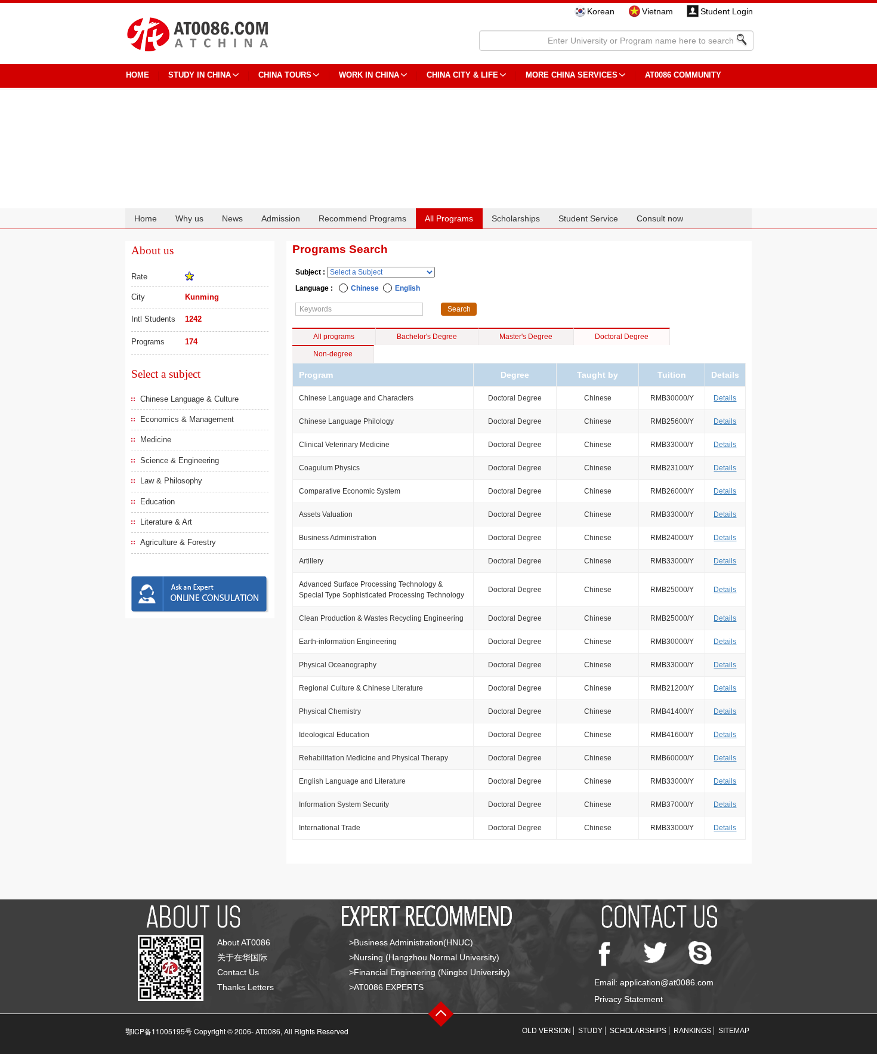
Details (725, 398)
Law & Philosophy (171, 480)
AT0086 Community (683, 74)
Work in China (369, 74)
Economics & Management (187, 419)
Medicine (155, 439)
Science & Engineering (179, 460)
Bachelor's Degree (427, 336)
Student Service (588, 218)
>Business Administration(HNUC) (411, 942)
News (232, 218)
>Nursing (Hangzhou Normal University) (424, 957)
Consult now (660, 218)
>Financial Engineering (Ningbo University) (429, 972)
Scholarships (516, 218)
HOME (137, 74)
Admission (280, 218)
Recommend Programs (362, 218)
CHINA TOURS (284, 74)
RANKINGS (692, 1031)
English (407, 288)
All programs (333, 336)
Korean (600, 11)
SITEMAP (733, 1031)
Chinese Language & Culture (189, 399)
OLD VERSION (546, 1031)
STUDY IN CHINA (199, 74)
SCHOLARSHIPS (638, 1031)
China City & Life (462, 74)
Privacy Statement (628, 999)
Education (157, 501)
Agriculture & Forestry (178, 542)
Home (145, 218)
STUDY (590, 1031)
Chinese (365, 288)
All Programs (449, 218)
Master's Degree (525, 336)
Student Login (726, 11)
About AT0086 (243, 942)
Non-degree (333, 354)
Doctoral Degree (622, 336)
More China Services (571, 74)
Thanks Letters (245, 987)
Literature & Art (166, 521)
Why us (189, 218)
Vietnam (657, 11)
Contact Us (238, 972)
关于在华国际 (242, 957)
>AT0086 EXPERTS (386, 987)
